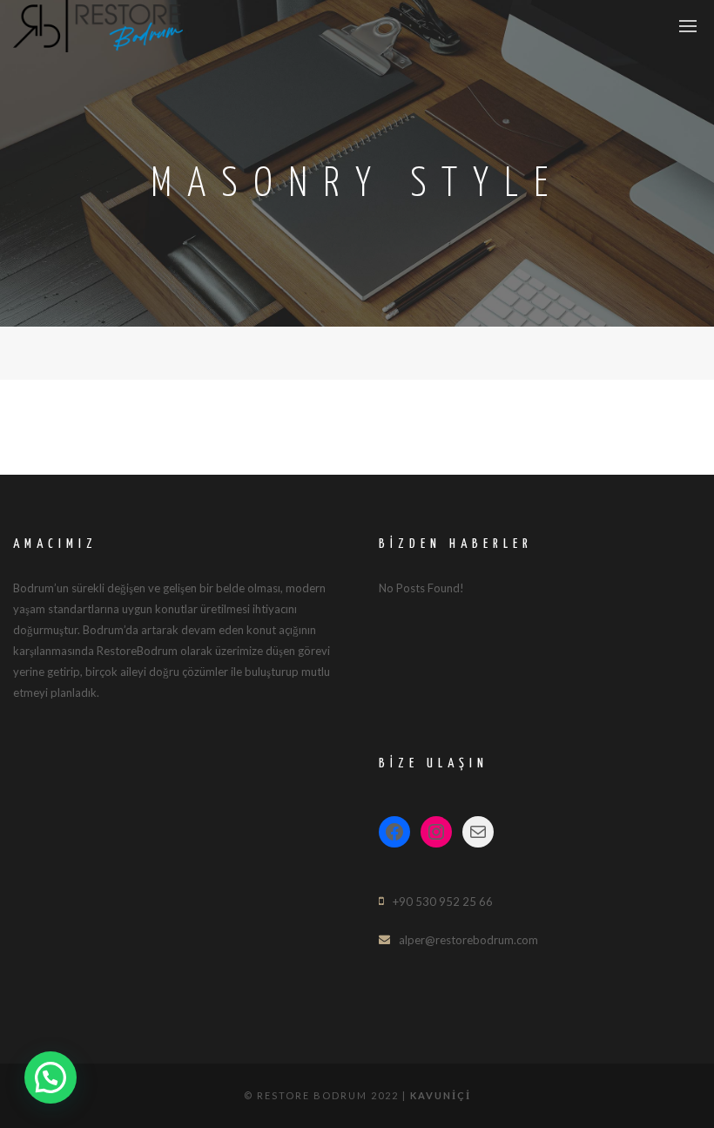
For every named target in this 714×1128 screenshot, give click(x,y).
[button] (50, 1077)
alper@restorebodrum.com (468, 940)
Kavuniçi (440, 1095)
